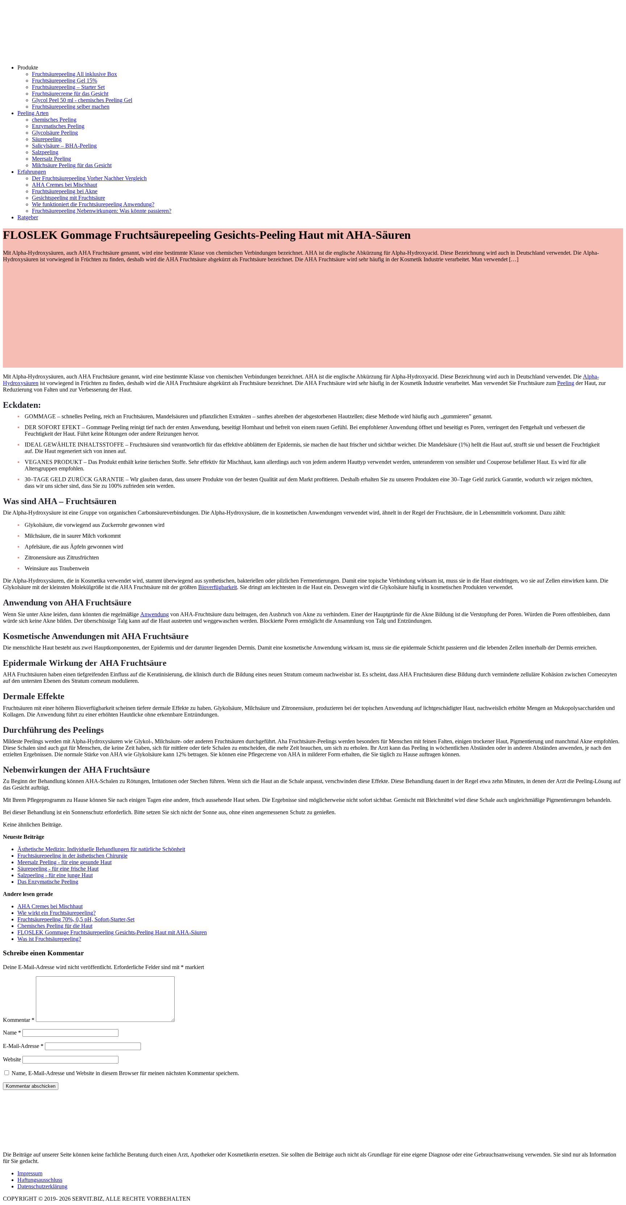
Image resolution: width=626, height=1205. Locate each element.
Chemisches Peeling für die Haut (54, 926)
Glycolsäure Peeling (55, 133)
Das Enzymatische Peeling (47, 882)
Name (12, 1032)
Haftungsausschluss (39, 1180)
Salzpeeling (45, 152)
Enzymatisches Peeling (58, 126)
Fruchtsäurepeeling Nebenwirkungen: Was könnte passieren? (101, 211)
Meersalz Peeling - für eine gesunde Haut (64, 862)
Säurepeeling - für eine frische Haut (58, 869)
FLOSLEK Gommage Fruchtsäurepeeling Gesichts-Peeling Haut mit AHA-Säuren (112, 932)
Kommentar (18, 1020)
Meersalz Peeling (51, 159)
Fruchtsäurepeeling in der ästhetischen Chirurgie (72, 856)
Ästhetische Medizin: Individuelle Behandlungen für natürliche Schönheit (101, 849)
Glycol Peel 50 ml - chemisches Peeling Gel (82, 100)
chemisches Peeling (54, 120)
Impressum (29, 1173)
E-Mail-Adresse (23, 1046)
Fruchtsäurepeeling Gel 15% (64, 80)
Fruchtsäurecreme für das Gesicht (70, 93)
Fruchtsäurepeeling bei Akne (64, 191)
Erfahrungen (31, 172)
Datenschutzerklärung (42, 1186)
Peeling (565, 383)
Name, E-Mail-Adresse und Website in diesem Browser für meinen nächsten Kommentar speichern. (125, 1073)
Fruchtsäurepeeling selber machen (70, 106)
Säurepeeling (47, 139)
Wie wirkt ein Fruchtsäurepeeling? (56, 913)
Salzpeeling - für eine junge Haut (55, 875)
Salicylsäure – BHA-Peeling (64, 146)
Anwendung (154, 614)
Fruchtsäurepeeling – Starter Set (68, 87)
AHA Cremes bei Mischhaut (64, 185)
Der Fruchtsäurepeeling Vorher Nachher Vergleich (89, 178)
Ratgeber (27, 217)
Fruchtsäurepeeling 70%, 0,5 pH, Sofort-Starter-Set (75, 919)
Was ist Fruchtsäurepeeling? (49, 939)
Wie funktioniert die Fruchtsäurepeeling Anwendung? (93, 204)
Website (12, 1059)
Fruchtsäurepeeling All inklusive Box (74, 74)
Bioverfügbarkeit (217, 587)
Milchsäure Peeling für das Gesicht (72, 165)
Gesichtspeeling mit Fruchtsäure (68, 198)
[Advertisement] (313, 317)
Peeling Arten (33, 113)
